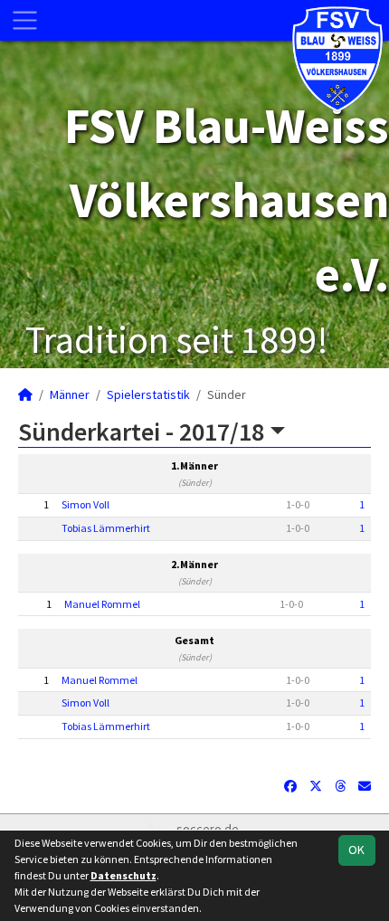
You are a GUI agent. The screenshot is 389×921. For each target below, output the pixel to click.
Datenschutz (123, 875)
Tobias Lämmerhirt (106, 528)
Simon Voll (85, 504)
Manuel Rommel (102, 604)
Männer (70, 394)
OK (356, 849)
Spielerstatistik (148, 394)
